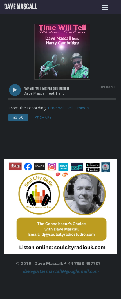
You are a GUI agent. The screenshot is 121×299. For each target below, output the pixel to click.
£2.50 (18, 117)
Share (45, 117)
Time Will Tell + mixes (68, 108)
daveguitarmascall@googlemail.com (61, 271)
